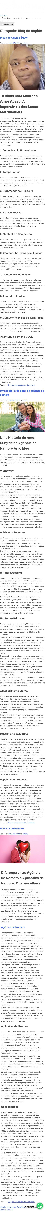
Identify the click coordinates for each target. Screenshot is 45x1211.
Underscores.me (6, 1209)
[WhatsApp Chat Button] (40, 1206)
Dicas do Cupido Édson (14, 37)
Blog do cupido (14, 385)
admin (25, 43)
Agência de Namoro (13, 927)
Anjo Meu (3, 15)
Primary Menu (7, 24)
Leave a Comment (27, 385)
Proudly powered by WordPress (13, 1207)
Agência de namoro (12, 828)
